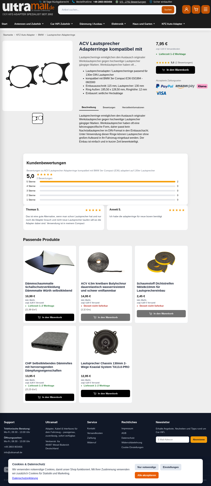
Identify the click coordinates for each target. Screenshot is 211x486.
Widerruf (91, 442)
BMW (41, 34)
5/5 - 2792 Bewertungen (133, 1)
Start (4, 23)
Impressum (127, 428)
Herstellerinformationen (133, 107)
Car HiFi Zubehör (60, 23)
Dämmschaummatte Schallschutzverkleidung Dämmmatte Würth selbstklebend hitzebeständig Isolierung (48, 287)
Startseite (8, 34)
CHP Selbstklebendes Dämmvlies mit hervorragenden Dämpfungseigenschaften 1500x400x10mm (48, 367)
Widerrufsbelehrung (131, 442)
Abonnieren (199, 439)
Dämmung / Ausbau (91, 23)
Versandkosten (95, 433)
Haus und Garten (142, 23)
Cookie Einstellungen (132, 447)
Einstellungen (171, 467)
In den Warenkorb (178, 69)
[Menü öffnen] (205, 9)
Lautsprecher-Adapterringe (61, 34)
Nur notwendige (146, 467)
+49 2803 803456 (13, 446)
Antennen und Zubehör (27, 23)
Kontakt (91, 428)
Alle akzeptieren (146, 475)
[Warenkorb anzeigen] (196, 9)
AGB (123, 433)
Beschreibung (89, 107)
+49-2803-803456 (102, 1)
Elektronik (117, 23)
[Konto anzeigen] (186, 9)
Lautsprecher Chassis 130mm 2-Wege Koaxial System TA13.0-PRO (105, 365)
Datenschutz (128, 438)
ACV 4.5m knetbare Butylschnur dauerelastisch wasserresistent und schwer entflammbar (103, 287)
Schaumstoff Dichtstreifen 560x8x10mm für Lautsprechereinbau (155, 287)
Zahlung (91, 438)
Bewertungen (109, 107)
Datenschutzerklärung (25, 478)
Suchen (168, 9)
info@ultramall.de (13, 452)
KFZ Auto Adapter (172, 23)
